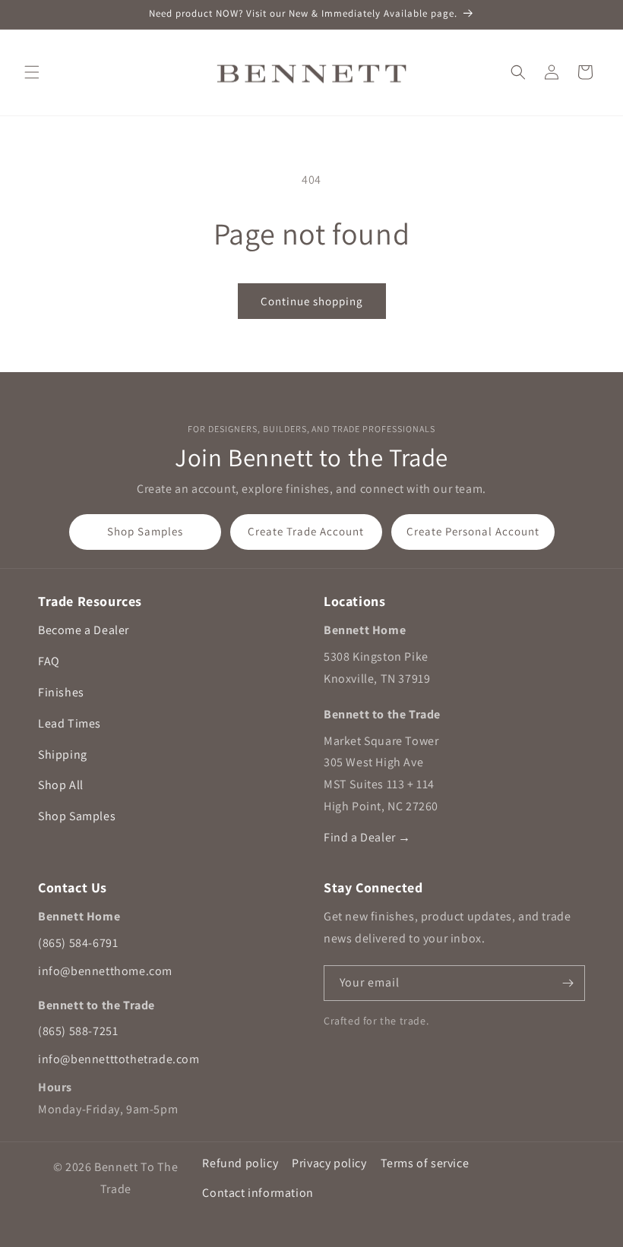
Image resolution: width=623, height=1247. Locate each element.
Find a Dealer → (367, 837)
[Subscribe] (567, 983)
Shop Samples (145, 531)
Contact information (257, 1193)
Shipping (62, 754)
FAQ (49, 661)
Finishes (61, 692)
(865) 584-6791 (78, 943)
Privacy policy (329, 1163)
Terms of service (425, 1163)
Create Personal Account (472, 531)
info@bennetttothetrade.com (119, 1059)
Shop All (61, 785)
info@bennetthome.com (105, 971)
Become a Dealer (83, 630)
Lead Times (69, 723)
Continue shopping (312, 301)
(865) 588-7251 (78, 1031)
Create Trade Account (306, 531)
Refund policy (240, 1163)
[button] (32, 72)
